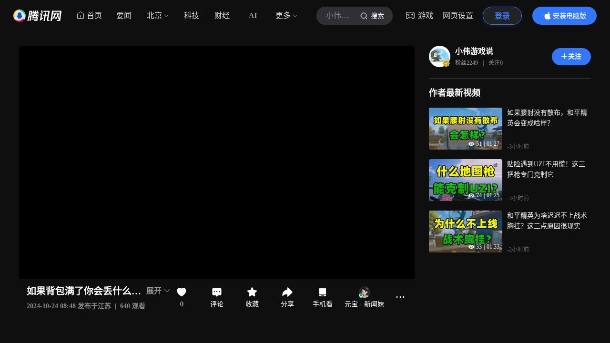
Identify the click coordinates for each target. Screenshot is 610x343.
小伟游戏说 (474, 51)
